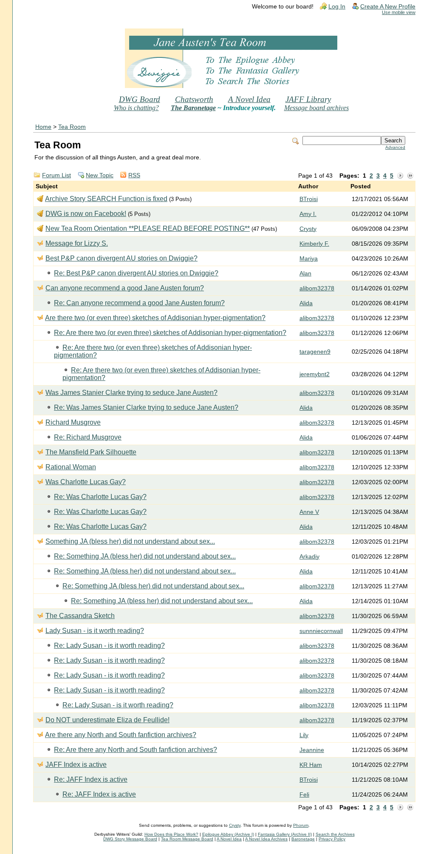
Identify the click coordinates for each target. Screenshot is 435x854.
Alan (305, 273)
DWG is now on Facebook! (85, 213)
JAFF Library (308, 99)
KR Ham (310, 765)
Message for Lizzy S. (76, 243)
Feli (304, 795)
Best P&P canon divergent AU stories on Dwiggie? (121, 258)
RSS (134, 175)
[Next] (400, 176)
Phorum (300, 825)
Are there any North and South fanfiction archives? (120, 734)
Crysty (307, 229)
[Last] (410, 176)
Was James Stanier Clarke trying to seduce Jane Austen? (131, 392)
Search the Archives (335, 834)
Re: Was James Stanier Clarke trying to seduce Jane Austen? (146, 407)
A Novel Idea (249, 99)
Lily (303, 735)
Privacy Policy (332, 839)
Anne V (309, 512)
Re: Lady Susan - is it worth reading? (109, 645)
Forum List (56, 175)
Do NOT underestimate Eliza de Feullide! (107, 719)
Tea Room (72, 127)
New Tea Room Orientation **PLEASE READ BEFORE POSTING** (147, 228)
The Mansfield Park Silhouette (90, 452)
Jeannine (311, 750)
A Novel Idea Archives (266, 839)
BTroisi (308, 199)
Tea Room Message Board (187, 839)
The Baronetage (193, 107)
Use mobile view (398, 12)
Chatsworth (194, 99)
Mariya (308, 258)
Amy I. (307, 214)
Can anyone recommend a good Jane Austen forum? (124, 288)
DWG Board (139, 99)
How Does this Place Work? (171, 834)
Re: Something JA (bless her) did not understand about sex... (145, 556)
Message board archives (316, 107)
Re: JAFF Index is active (90, 779)
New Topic (99, 175)
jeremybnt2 (314, 374)
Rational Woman (70, 467)
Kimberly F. (314, 244)
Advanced (395, 147)
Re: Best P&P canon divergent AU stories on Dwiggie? (136, 273)
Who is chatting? (136, 107)
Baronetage (303, 839)
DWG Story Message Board (130, 839)
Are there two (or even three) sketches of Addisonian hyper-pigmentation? (155, 317)
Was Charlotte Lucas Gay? (85, 481)
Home (43, 127)
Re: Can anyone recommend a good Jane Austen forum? (139, 302)
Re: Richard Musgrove (87, 437)
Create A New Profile (387, 6)
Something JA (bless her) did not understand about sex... (130, 541)
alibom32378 (316, 288)
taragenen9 (314, 352)
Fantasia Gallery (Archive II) (285, 834)
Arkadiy (309, 556)
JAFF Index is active (76, 764)
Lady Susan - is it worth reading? (94, 630)
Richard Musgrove (73, 422)
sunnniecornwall (321, 631)
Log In (336, 6)
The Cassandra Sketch (80, 615)
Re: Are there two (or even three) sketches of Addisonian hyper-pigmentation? (170, 332)
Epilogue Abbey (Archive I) (228, 834)
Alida (306, 303)
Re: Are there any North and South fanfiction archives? (135, 749)
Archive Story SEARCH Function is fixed (106, 198)
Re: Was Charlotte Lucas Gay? (100, 496)
